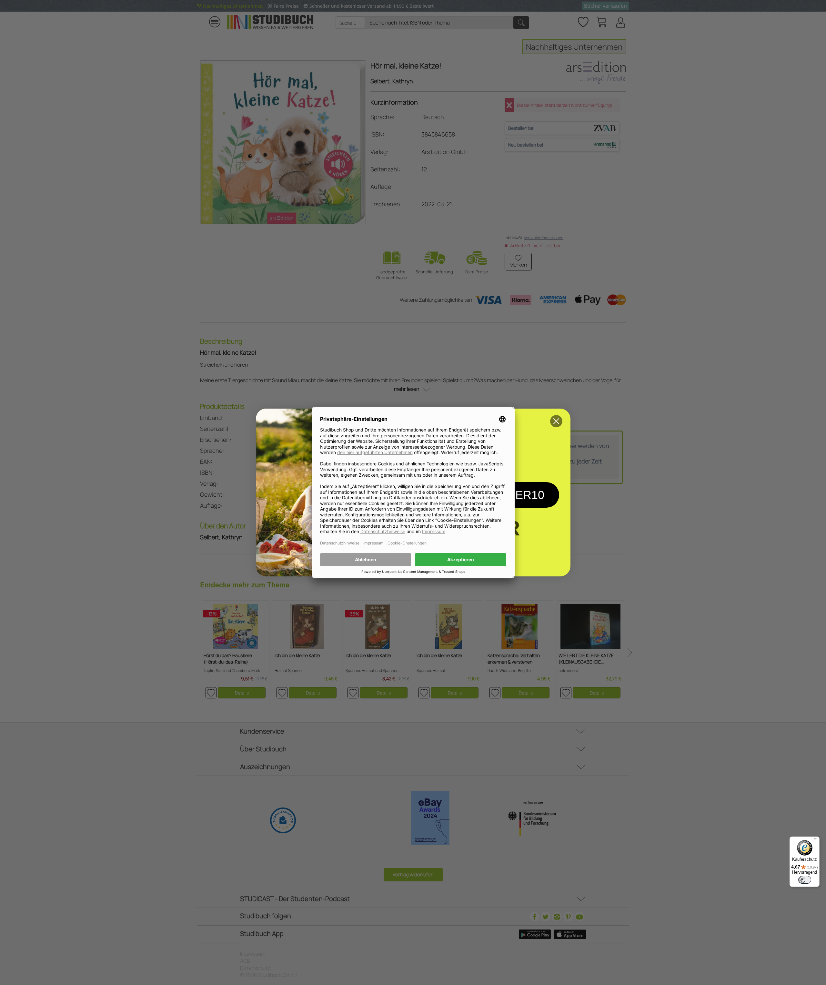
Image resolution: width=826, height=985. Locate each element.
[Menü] (816, 840)
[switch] (804, 880)
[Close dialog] (556, 421)
